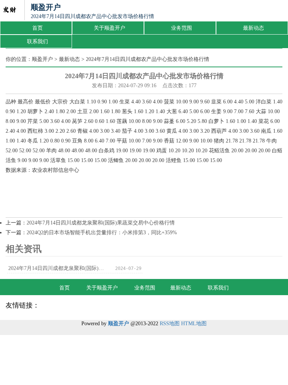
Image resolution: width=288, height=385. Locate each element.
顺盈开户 (42, 59)
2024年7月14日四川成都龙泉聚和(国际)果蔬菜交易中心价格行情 (101, 223)
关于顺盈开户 (109, 28)
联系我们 (37, 41)
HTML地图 (194, 323)
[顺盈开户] (9, 10)
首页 (37, 28)
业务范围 (181, 28)
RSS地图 (170, 323)
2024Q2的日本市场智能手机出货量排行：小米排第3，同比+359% (102, 232)
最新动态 (253, 28)
